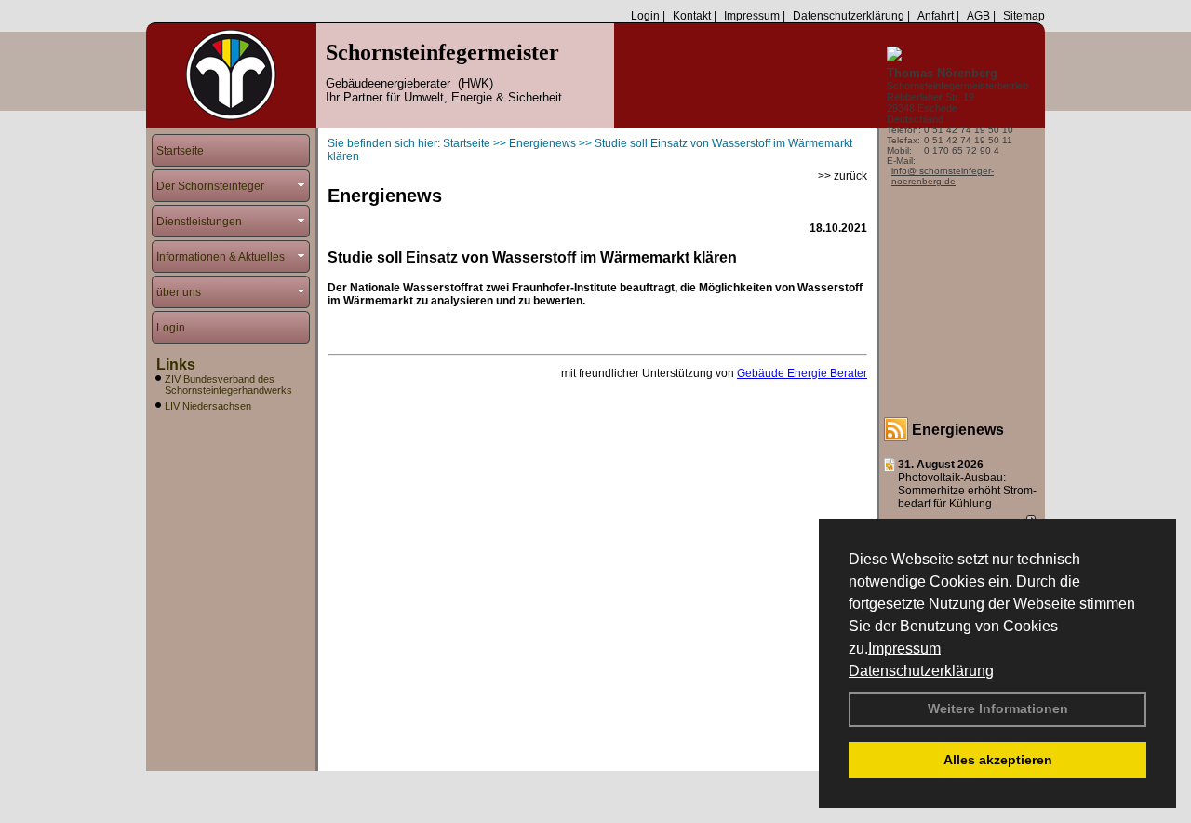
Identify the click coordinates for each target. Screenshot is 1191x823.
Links (175, 364)
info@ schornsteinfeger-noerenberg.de (942, 176)
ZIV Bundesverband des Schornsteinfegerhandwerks (228, 384)
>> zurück (842, 175)
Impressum (904, 648)
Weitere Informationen (998, 708)
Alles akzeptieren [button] (997, 759)
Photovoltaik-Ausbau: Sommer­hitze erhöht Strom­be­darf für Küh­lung (967, 490)
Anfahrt (935, 15)
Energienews (958, 430)
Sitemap (1024, 15)
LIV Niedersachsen (208, 406)
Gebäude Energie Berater (802, 373)
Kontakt (692, 15)
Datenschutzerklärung (921, 671)
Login (645, 15)
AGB (978, 15)
